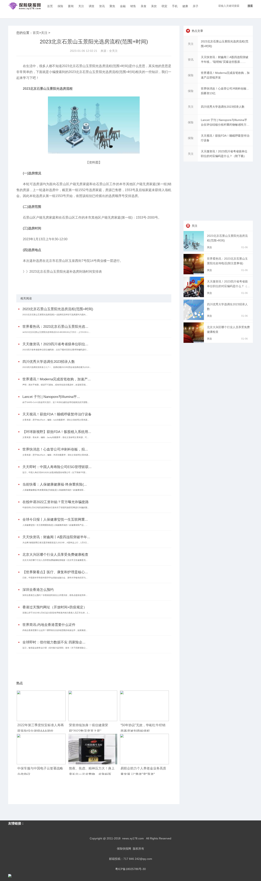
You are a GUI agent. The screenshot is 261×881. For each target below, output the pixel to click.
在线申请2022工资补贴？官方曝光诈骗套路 (55, 502)
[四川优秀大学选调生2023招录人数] (194, 319)
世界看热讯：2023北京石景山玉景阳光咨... (55, 327)
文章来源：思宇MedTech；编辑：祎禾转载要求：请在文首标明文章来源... (56, 455)
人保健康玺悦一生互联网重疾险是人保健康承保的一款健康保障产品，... (54, 525)
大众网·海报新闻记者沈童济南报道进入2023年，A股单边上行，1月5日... (55, 542)
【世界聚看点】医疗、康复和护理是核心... (55, 572)
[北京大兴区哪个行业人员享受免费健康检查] (194, 341)
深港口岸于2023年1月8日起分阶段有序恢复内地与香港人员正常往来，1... (56, 613)
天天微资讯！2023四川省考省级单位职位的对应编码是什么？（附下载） (228, 286)
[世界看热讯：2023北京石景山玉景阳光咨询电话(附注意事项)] (194, 273)
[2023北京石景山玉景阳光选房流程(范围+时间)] (194, 250)
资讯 (102, 6)
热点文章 (197, 30)
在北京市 (61, 282)
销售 (133, 6)
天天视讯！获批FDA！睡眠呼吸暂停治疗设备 (57, 414)
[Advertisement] (92, 664)
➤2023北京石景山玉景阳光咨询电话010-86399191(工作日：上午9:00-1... (56, 332)
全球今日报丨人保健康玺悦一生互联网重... (55, 519)
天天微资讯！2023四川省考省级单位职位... (55, 344)
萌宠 (164, 6)
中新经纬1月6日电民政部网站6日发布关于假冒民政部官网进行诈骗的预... (55, 507)
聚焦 (112, 6)
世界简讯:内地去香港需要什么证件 (48, 625)
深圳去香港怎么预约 (38, 590)
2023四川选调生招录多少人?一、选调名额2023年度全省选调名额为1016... (56, 367)
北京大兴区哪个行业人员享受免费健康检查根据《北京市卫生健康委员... (54, 560)
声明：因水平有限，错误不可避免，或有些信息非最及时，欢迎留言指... (54, 385)
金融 (123, 6)
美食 (143, 6)
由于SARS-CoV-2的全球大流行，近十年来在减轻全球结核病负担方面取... (55, 402)
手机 (175, 6)
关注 (81, 6)
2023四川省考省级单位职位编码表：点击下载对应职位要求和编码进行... (55, 350)
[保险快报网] (24, 6)
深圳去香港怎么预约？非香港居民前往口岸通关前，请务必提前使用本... (54, 595)
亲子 (195, 6)
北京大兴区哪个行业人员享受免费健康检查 (55, 555)
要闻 (71, 6)
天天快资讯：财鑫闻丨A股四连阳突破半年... (56, 537)
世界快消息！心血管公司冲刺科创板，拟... (55, 449)
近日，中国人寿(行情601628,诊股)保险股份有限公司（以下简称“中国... (54, 472)
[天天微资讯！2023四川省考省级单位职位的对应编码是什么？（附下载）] (194, 296)
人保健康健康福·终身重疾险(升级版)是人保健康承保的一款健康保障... (53, 490)
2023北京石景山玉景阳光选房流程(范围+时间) (57, 309)
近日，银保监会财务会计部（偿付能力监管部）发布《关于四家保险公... (54, 648)
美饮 (154, 6)
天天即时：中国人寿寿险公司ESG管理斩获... (57, 467)
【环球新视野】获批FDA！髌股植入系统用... (56, 432)
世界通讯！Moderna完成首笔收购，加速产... (56, 379)
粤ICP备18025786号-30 (130, 869)
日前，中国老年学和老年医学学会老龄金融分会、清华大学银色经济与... (54, 578)
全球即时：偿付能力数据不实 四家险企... (53, 642)
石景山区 (38, 282)
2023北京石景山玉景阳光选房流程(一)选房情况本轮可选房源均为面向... (54, 314)
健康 (185, 6)
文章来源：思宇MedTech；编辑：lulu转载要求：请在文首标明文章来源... (55, 420)
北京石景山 (50, 282)
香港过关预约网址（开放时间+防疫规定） (54, 607)
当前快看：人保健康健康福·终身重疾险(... (54, 484)
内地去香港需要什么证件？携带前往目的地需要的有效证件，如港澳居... (54, 630)
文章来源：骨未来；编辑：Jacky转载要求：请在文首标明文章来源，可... (55, 437)
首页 (50, 6)
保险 (60, 6)
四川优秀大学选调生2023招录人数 (48, 362)
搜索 (250, 5)
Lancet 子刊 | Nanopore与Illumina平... (51, 397)
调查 (91, 6)
